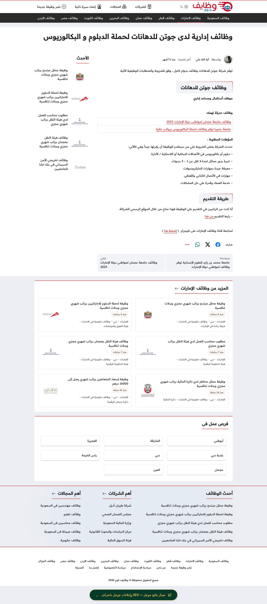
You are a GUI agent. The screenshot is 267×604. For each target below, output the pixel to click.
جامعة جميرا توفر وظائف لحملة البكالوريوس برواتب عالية (193, 129)
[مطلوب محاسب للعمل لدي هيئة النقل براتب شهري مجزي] (61, 122)
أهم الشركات (120, 493)
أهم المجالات (69, 493)
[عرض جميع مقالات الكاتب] (228, 59)
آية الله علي (202, 59)
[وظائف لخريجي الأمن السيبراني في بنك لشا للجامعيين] (61, 167)
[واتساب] (197, 245)
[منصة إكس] (208, 245)
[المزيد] (187, 245)
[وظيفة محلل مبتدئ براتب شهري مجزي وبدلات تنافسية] (61, 77)
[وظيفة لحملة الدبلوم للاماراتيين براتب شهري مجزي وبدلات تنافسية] (61, 99)
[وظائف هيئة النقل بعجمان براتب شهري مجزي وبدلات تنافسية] (61, 144)
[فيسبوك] (218, 245)
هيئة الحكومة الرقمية (214, 363)
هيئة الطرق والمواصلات (116, 326)
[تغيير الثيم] (184, 6)
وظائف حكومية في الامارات (193, 321)
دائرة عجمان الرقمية (117, 401)
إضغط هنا (170, 231)
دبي (212, 321)
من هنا (210, 216)
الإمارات (188, 288)
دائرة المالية (169, 399)
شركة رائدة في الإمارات (213, 326)
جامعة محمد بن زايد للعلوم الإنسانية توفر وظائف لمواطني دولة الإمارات (203, 265)
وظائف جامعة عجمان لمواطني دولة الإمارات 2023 (199, 121)
